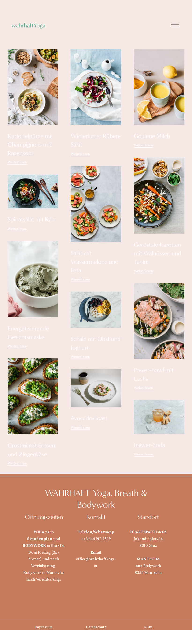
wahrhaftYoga (28, 25)
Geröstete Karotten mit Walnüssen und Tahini (157, 253)
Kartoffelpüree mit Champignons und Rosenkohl (30, 144)
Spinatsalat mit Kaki (32, 219)
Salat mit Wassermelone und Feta (94, 262)
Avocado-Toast (89, 418)
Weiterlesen (17, 162)
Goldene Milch (152, 136)
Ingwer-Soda (149, 445)
